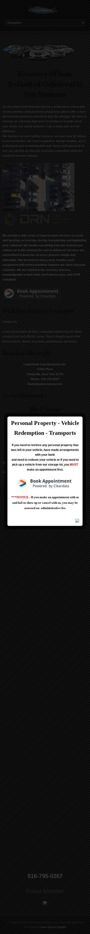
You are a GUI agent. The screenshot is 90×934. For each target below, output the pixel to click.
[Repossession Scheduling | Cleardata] (45, 483)
